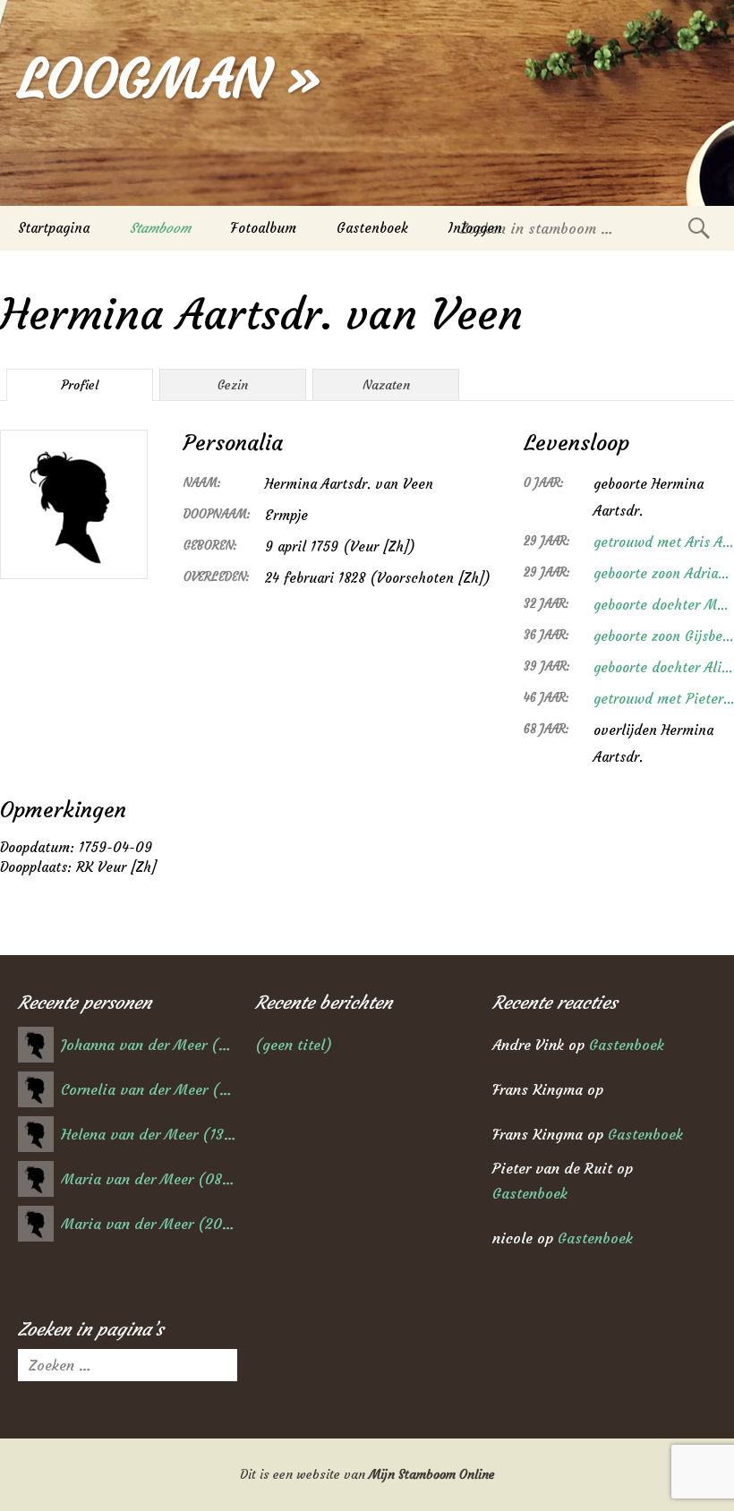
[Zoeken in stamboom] (699, 227)
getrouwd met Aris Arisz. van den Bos (663, 542)
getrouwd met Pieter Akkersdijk (663, 698)
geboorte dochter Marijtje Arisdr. (663, 604)
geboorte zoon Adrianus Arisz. (663, 573)
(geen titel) (293, 1045)
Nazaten (386, 385)
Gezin (233, 385)
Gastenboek (372, 227)
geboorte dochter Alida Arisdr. (663, 667)
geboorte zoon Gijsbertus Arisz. (663, 636)
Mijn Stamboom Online (432, 1474)
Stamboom (160, 227)
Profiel (79, 385)
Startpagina (54, 227)
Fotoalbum (263, 227)
